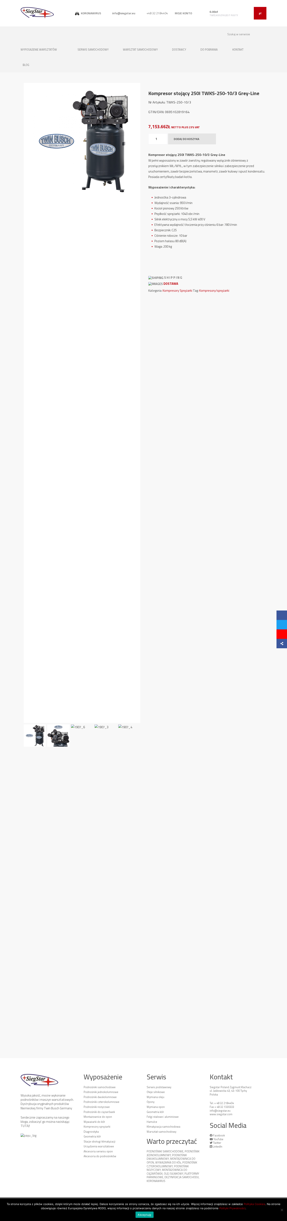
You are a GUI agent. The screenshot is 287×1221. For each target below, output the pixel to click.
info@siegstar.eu (123, 13)
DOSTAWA (170, 283)
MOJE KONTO (183, 13)
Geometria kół (92, 1136)
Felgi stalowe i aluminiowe (163, 1117)
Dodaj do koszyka (186, 139)
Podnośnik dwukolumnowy (167, 1157)
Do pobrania (209, 49)
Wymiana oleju (155, 1097)
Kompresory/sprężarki (214, 290)
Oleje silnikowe (156, 1092)
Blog (26, 65)
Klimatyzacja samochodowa (163, 1126)
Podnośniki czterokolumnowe (101, 1102)
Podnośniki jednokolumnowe (101, 1092)
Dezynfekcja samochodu (182, 1177)
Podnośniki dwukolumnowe (100, 1097)
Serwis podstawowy (159, 1087)
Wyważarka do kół (168, 1162)
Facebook (219, 1135)
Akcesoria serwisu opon (98, 1151)
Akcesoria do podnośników (100, 1156)
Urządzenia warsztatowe (99, 1146)
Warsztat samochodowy (140, 49)
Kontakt (238, 49)
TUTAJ (25, 1125)
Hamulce (152, 1122)
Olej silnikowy (173, 1173)
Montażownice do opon (98, 1117)
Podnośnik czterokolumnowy (172, 1164)
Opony (150, 1102)
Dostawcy (179, 49)
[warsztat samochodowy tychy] (37, 13)
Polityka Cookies (254, 1204)
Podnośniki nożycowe (97, 1107)
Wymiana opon (156, 1107)
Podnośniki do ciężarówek (99, 1112)
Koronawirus (156, 1181)
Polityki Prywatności (232, 1208)
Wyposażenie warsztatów (39, 49)
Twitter (217, 1143)
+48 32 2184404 (157, 13)
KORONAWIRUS (90, 13)
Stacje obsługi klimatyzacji (99, 1141)
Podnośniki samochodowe (100, 1087)
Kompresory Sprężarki (177, 290)
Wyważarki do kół (94, 1122)
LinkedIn (217, 1146)
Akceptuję (144, 1214)
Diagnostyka (91, 1131)
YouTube (218, 1139)
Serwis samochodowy (93, 49)
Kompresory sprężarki (97, 1126)
